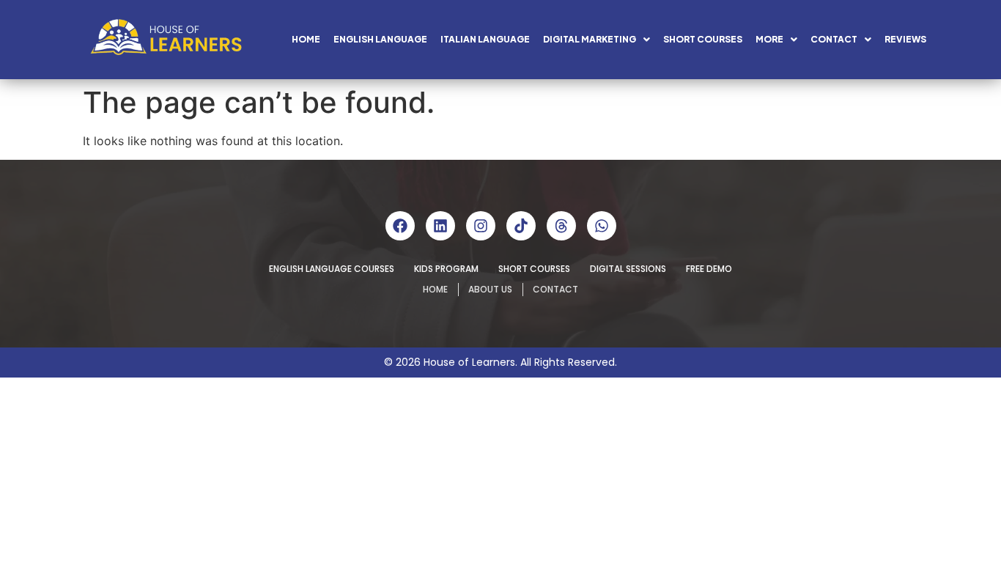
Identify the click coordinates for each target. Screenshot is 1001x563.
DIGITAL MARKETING (589, 39)
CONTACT (833, 39)
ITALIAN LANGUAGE (485, 39)
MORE (769, 39)
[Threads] (561, 225)
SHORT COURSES (702, 39)
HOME (306, 39)
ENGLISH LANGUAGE (380, 39)
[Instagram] (480, 225)
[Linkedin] (440, 225)
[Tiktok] (521, 225)
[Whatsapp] (601, 225)
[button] (596, 40)
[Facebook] (400, 225)
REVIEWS (905, 39)
